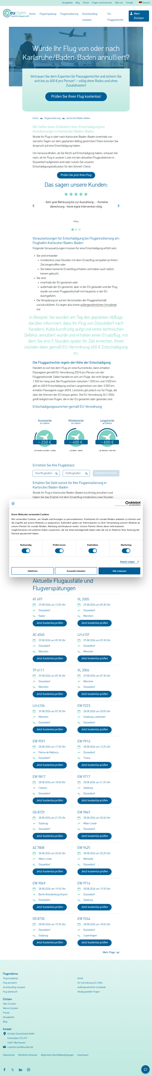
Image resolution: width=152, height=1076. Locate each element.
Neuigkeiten (67, 3)
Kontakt (129, 3)
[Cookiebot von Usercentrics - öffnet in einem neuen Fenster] (128, 503)
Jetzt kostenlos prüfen (49, 623)
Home (32, 14)
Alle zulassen (119, 571)
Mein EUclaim (139, 16)
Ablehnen (33, 571)
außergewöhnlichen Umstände (98, 305)
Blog (78, 3)
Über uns (119, 3)
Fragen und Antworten (102, 3)
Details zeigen (127, 561)
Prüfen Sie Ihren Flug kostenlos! (76, 97)
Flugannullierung (69, 14)
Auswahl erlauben (76, 571)
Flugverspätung (48, 14)
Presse (86, 3)
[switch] (59, 550)
